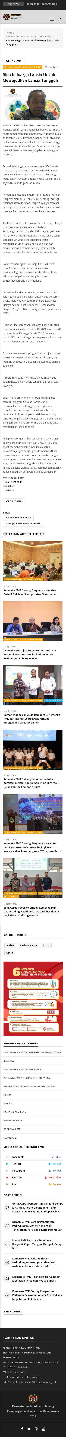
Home (8, 32)
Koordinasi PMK (12, 1129)
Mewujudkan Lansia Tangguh (22, 523)
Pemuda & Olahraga (15, 1112)
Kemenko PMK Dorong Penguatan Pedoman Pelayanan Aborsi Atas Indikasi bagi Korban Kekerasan (37, 1295)
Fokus (46, 945)
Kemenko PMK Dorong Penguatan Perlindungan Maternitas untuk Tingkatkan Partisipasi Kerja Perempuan (37, 1225)
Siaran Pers (10, 1137)
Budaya (8, 1103)
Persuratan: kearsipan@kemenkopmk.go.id (31, 1382)
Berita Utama (13, 60)
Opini (9, 952)
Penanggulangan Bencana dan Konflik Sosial (29, 1086)
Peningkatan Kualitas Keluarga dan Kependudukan (32, 1052)
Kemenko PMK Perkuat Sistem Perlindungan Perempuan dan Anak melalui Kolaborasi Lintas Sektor (34, 1262)
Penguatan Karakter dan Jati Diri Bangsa (28, 36)
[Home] (14, 16)
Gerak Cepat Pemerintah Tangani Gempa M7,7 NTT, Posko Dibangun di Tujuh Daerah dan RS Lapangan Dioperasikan (37, 1207)
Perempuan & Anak (14, 1120)
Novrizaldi (8, 490)
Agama (7, 1094)
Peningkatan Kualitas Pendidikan (20, 893)
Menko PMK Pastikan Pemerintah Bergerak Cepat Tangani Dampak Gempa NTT (37, 1244)
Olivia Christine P (12, 482)
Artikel (10, 945)
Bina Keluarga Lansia (18, 517)
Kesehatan (9, 1060)
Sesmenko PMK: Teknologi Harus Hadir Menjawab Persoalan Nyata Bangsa (36, 1278)
